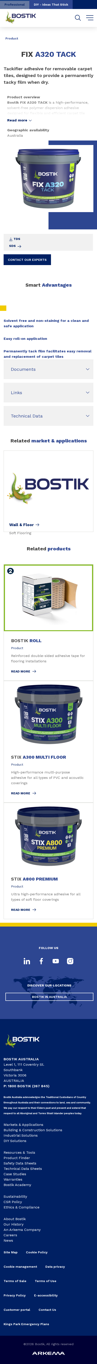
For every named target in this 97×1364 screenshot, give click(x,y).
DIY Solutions (15, 1141)
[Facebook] (41, 961)
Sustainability (15, 1196)
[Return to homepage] (24, 18)
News (8, 1240)
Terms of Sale (15, 1281)
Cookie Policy (37, 1252)
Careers (10, 1235)
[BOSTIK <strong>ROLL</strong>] (48, 622)
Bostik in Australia (49, 997)
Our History (13, 1224)
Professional (15, 4)
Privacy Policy (15, 1295)
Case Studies (15, 1174)
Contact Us (47, 1309)
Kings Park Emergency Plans (26, 1324)
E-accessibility (46, 1295)
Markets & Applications (23, 1124)
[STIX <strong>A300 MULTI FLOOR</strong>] (48, 741)
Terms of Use (45, 1281)
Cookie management (20, 1266)
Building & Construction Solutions (33, 1130)
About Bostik (15, 1219)
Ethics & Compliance (21, 1207)
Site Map (11, 1252)
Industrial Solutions (21, 1135)
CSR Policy (13, 1202)
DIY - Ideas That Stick (51, 4)
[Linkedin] (26, 961)
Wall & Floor (21, 525)
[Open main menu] (90, 17)
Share (86, 35)
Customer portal (17, 1309)
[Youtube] (55, 961)
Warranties (13, 1179)
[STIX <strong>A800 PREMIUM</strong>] (48, 861)
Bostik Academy (17, 1185)
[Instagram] (70, 961)
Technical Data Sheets (23, 1168)
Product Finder (17, 1158)
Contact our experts (27, 259)
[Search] (78, 18)
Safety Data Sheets (20, 1163)
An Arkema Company (22, 1230)
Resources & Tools (19, 1152)
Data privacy (55, 1266)
